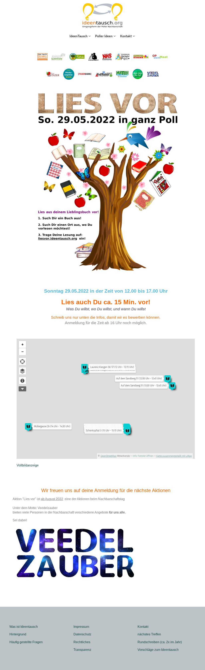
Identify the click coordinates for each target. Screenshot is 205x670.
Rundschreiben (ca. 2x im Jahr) (160, 642)
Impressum (81, 626)
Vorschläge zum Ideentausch (158, 649)
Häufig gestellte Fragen (26, 642)
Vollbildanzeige (28, 465)
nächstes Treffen (149, 634)
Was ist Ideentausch (23, 626)
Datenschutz (82, 634)
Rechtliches (81, 642)
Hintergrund (17, 634)
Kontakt (143, 626)
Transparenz (82, 649)
